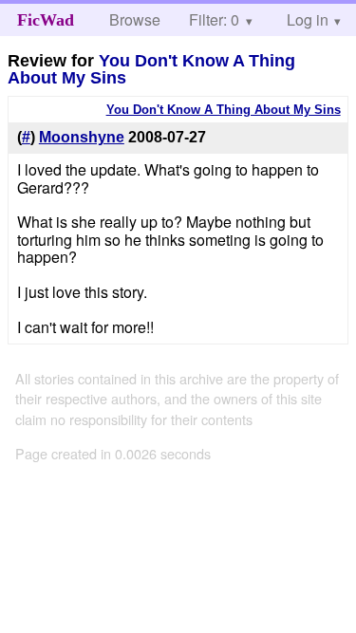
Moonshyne (81, 137)
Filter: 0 (214, 19)
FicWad (45, 19)
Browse (134, 19)
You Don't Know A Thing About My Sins (151, 69)
